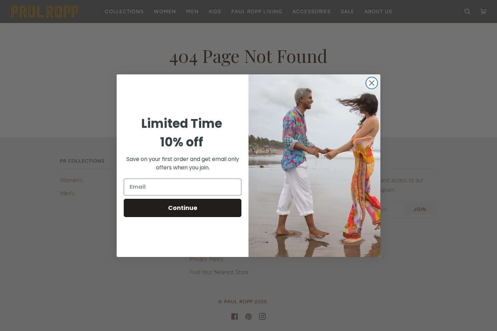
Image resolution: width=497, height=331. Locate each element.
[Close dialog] (372, 83)
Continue (182, 208)
